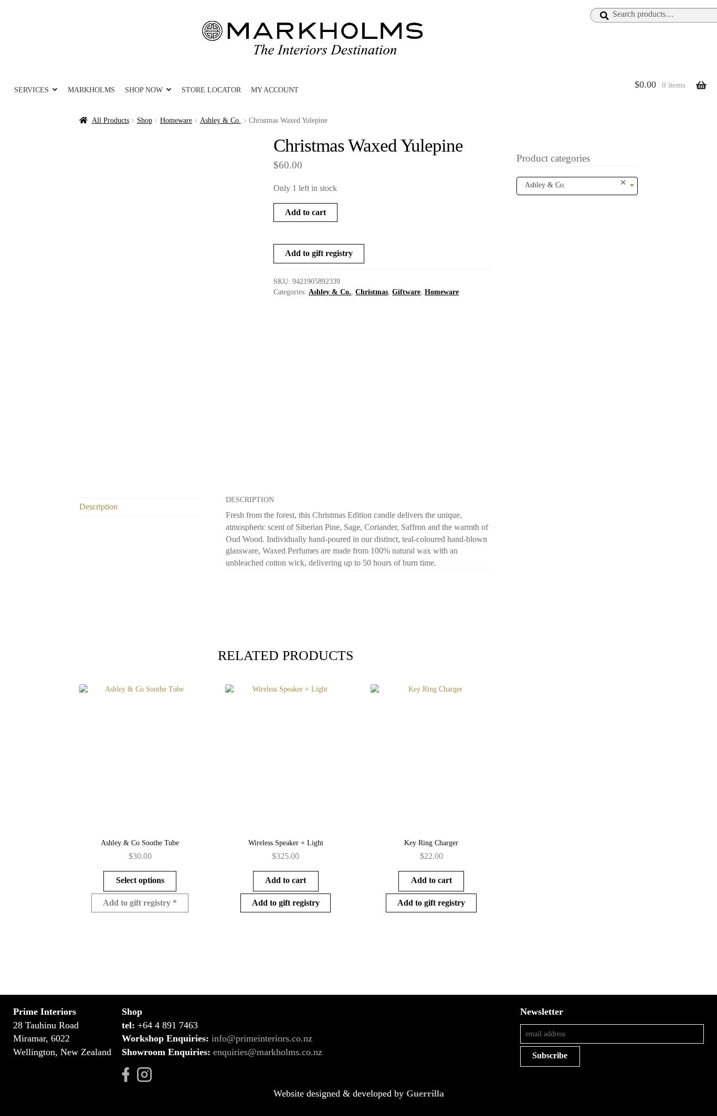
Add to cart (305, 212)
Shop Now (144, 90)
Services (31, 90)
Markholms (91, 90)
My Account (275, 90)
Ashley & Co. (220, 120)
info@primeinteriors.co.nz (262, 1038)
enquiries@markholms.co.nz (267, 1052)
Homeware (176, 120)
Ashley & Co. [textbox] (576, 183)
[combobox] (577, 186)
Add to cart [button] (285, 880)
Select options (140, 880)
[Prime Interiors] (316, 38)
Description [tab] (98, 506)
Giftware (406, 292)
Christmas (371, 292)
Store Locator (211, 90)
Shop (144, 120)
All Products (110, 120)
